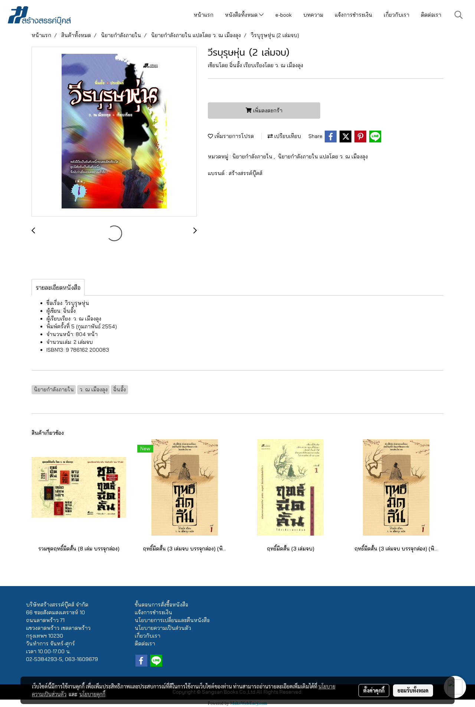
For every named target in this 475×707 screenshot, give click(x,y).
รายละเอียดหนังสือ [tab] (58, 287)
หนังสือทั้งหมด (242, 14)
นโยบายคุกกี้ (92, 694)
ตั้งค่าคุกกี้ (373, 690)
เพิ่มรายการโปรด (233, 136)
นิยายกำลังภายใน (253, 156)
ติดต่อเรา (431, 14)
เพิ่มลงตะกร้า (267, 110)
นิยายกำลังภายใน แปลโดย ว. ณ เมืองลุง (323, 156)
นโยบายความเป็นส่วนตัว (163, 628)
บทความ (313, 14)
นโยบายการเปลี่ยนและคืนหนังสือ (172, 620)
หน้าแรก (203, 14)
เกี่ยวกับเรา (396, 14)
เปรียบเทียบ (287, 136)
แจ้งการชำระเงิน (353, 14)
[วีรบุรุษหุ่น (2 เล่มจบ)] (114, 132)
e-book (283, 14)
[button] (459, 15)
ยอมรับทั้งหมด (413, 690)
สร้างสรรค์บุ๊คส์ (245, 173)
